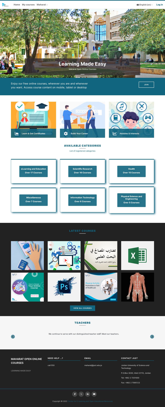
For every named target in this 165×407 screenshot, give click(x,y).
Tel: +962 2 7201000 (130, 378)
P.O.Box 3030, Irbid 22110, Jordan (136, 373)
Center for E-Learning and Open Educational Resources (90, 401)
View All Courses (82, 308)
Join (146, 85)
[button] (144, 4)
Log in (159, 4)
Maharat (41, 4)
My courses (28, 4)
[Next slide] (152, 337)
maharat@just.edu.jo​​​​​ (93, 365)
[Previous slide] (13, 337)
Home (17, 4)
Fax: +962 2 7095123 (130, 383)
